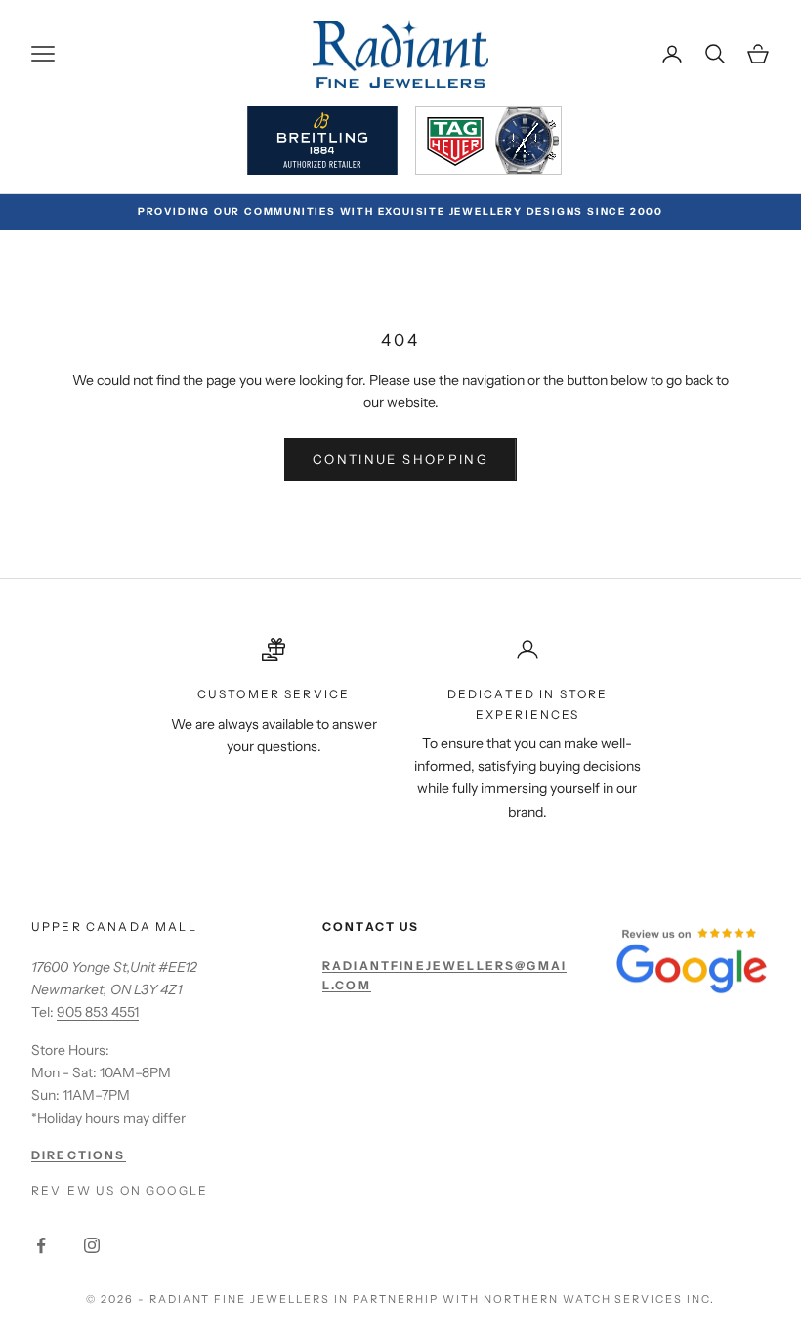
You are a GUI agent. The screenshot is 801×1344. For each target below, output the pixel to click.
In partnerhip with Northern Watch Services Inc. (524, 1299)
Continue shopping (400, 459)
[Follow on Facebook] (41, 1245)
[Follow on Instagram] (92, 1245)
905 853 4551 (98, 1012)
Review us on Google (119, 1190)
